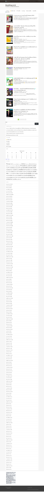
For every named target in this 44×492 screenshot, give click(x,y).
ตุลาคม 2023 (8, 217)
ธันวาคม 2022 (8, 234)
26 (16, 158)
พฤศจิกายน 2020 (8, 277)
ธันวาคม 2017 (8, 337)
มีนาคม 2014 (8, 415)
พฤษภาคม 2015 (8, 391)
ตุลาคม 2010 (8, 467)
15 (30, 155)
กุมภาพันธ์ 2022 (8, 251)
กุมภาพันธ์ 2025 (8, 189)
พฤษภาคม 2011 (8, 460)
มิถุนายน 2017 (8, 348)
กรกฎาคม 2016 (8, 367)
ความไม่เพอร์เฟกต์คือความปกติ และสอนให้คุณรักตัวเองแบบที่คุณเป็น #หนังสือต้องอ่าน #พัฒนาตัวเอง (21, 130)
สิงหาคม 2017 (8, 344)
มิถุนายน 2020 (8, 286)
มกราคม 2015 (8, 398)
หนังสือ (34, 168)
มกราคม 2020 (8, 294)
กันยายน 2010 (8, 469)
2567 (12, 164)
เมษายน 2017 (8, 351)
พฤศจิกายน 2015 (8, 381)
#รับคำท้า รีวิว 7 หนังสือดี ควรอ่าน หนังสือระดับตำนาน (25, 46)
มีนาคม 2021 (8, 270)
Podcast (17, 164)
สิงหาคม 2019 (8, 303)
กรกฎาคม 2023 (8, 222)
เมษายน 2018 (8, 331)
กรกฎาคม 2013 (8, 429)
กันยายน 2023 (8, 218)
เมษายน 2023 (8, 227)
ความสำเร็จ (20, 164)
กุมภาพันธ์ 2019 (8, 313)
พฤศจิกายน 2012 (8, 439)
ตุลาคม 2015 (8, 382)
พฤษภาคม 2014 (8, 412)
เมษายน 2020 (8, 289)
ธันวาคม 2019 (8, 296)
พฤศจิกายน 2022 (8, 236)
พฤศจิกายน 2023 (8, 215)
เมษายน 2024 (8, 206)
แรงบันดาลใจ (19, 179)
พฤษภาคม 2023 (8, 225)
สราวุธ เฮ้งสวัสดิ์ (23, 168)
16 (35, 155)
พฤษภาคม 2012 (8, 446)
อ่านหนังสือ (10, 173)
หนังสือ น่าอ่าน (30, 170)
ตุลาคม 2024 (8, 196)
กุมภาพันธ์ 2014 (8, 417)
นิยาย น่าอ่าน (32, 164)
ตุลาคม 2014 (8, 403)
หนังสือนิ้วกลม (16, 170)
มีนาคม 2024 (8, 208)
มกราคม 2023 (8, 232)
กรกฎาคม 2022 (8, 242)
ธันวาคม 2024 (8, 192)
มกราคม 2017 (8, 357)
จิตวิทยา (23, 164)
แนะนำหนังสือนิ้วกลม (19, 175)
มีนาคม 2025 (8, 187)
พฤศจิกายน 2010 (8, 465)
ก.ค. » (9, 159)
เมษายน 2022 (8, 248)
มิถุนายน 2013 (8, 431)
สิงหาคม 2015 (8, 386)
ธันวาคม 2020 (8, 275)
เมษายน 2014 (8, 414)
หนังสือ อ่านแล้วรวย (23, 171)
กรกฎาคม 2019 (8, 305)
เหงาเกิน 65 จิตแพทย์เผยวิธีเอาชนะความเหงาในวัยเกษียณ (14, 131)
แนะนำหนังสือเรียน (22, 177)
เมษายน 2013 (8, 434)
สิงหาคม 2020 (8, 282)
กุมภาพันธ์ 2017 (8, 355)
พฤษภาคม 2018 (8, 329)
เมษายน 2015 (8, 393)
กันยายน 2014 (8, 405)
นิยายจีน (28, 164)
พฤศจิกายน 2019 (8, 298)
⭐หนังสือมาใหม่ (12, 10)
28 (26, 158)
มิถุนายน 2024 (8, 203)
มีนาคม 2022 (8, 249)
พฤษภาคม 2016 (8, 370)
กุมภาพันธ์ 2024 (8, 210)
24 (8, 16)
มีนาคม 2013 (8, 436)
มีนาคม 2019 (8, 312)
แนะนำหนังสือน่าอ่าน (29, 175)
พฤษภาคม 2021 (8, 267)
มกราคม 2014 (8, 419)
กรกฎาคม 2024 (8, 201)
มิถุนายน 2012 (8, 445)
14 (26, 155)
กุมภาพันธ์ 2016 (8, 376)
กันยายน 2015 (8, 384)
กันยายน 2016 (8, 363)
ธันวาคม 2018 (8, 317)
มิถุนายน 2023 (8, 223)
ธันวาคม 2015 (8, 379)
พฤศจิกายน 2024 (8, 194)
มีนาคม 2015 (8, 395)
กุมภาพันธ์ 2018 (8, 334)
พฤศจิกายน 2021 (8, 256)
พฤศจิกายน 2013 (8, 422)
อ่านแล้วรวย (13, 173)
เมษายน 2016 (8, 372)
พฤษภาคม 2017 (8, 350)
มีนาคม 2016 (8, 374)
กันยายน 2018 (8, 322)
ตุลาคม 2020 (8, 279)
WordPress (36, 489)
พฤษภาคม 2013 (8, 433)
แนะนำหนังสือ (27, 173)
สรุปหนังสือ (34, 10)
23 (35, 156)
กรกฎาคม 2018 (8, 325)
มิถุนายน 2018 (8, 327)
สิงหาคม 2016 (8, 365)
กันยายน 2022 (8, 239)
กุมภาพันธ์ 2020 (8, 293)
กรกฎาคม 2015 (8, 388)
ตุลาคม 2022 (8, 237)
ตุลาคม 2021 (8, 258)
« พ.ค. (6, 159)
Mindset (15, 164)
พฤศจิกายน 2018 (8, 318)
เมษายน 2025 (8, 185)
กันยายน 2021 (8, 260)
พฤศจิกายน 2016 (8, 360)
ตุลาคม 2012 (8, 441)
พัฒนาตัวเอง (18, 166)
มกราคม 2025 (8, 191)
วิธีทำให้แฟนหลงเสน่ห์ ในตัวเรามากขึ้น (12, 135)
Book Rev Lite (30, 489)
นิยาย (26, 164)
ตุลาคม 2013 (8, 424)
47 (8, 78)
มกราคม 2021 (8, 274)
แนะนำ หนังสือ (34, 173)
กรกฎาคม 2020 (8, 284)
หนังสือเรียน (30, 171)
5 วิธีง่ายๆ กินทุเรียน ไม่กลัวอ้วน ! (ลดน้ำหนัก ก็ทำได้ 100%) (15, 133)
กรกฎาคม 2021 (8, 263)
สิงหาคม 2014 (8, 407)
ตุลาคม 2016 (8, 362)
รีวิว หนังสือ (28, 166)
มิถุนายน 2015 (8, 389)
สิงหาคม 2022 (8, 241)
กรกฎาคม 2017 (8, 346)
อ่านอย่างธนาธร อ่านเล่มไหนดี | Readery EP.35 (24, 15)
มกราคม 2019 (8, 315)
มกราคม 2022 (8, 253)
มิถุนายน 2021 (8, 265)
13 (21, 155)
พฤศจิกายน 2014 (8, 401)
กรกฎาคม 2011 (8, 458)
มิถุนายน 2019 (8, 306)
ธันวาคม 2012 (8, 438)
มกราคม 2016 (8, 377)
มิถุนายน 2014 (8, 410)
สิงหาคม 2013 (8, 427)
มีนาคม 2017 (8, 353)
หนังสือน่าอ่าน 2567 (15, 171)
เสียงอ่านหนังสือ (28, 10)
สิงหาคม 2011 (8, 457)
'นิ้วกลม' (8, 164)
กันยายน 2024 (8, 198)
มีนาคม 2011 (8, 464)
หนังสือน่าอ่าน (23, 170)
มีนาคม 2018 (8, 332)
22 (30, 156)
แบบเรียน (15, 179)
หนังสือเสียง (20, 16)
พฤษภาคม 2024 (8, 204)
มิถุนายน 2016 (8, 369)
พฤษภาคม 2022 (8, 246)
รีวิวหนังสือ (18, 10)
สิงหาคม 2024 (8, 199)
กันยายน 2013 (8, 426)
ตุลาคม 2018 (8, 320)
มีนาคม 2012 (8, 448)
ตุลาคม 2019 (8, 299)
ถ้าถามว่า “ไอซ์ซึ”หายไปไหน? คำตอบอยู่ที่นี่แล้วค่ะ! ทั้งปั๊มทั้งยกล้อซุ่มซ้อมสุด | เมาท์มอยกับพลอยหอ (21, 128)
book (13, 164)
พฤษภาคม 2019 (8, 308)
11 (8, 99)
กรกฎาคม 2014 (8, 408)
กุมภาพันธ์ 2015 (8, 396)
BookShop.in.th (11, 5)
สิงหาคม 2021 (8, 261)
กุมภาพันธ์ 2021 (8, 272)
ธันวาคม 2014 (8, 400)
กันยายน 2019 (8, 301)
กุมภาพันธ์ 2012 (8, 450)
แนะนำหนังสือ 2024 (10, 175)
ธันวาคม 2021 (8, 255)
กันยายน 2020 (8, 280)
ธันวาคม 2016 (8, 358)
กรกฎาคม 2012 (8, 443)
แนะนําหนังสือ (29, 177)
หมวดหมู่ (23, 10)
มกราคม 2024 (8, 211)
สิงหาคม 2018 (8, 324)
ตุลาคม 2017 (8, 341)
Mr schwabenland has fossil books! (22, 67)
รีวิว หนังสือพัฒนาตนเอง (13, 167)
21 (26, 156)
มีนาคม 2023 (8, 229)
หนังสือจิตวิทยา (9, 170)
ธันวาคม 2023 (8, 213)
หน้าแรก (7, 10)
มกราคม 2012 (8, 452)
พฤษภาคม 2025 (8, 184)
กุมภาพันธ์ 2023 (8, 230)
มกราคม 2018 (8, 336)
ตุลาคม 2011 (8, 453)
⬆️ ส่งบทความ (8, 1)
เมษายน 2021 (8, 268)
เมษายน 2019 (8, 310)
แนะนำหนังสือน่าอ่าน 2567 (11, 177)
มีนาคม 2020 (8, 291)
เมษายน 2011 (8, 462)
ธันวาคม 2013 (8, 420)
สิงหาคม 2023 (8, 220)
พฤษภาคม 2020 (8, 287)
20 (21, 156)
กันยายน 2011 (8, 455)
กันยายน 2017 (8, 343)
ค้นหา (6, 122)
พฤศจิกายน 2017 (8, 339)
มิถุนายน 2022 (8, 244)
